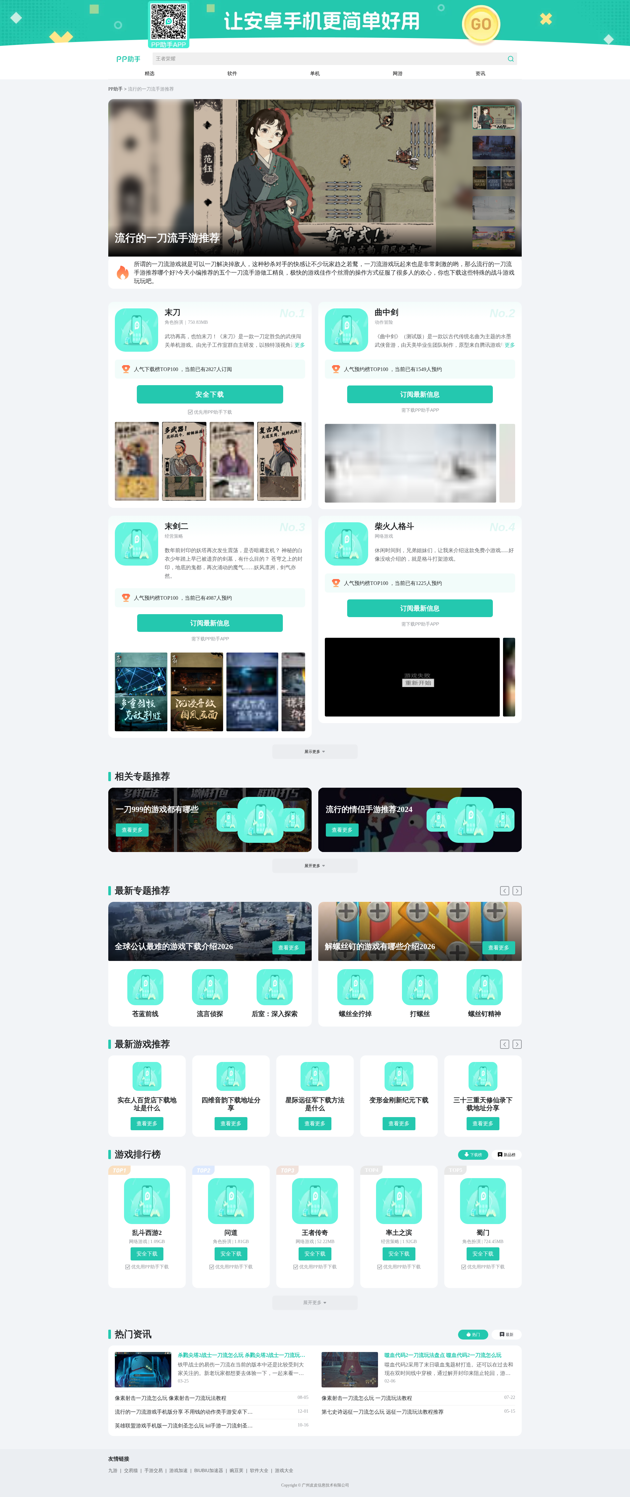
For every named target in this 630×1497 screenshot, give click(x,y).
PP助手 (115, 89)
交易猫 (131, 1470)
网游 (398, 73)
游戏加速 (178, 1470)
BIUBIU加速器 (208, 1470)
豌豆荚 (236, 1470)
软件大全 (259, 1470)
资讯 (480, 73)
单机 (315, 73)
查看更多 (132, 830)
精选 (150, 73)
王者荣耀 (166, 58)
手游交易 (153, 1470)
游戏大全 (284, 1470)
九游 (112, 1470)
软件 (232, 73)
